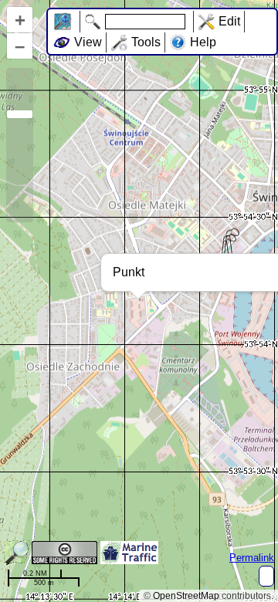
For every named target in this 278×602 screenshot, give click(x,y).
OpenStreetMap (186, 595)
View (88, 42)
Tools (146, 42)
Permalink (251, 557)
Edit (229, 21)
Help (203, 42)
